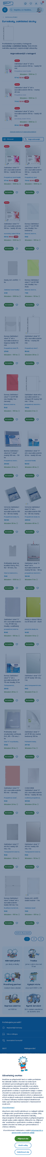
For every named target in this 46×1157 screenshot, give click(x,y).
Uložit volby (23, 1145)
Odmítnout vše (23, 1152)
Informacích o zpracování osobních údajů (27, 1131)
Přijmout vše (23, 1139)
